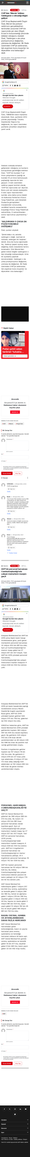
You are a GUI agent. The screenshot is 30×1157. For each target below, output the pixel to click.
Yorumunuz (9, 439)
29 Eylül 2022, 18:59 (19, 519)
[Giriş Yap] (27, 2)
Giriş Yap (18, 473)
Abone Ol (15, 412)
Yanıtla (8, 491)
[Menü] (3, 2)
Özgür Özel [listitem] (19, 423)
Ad (2, 454)
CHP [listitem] (4, 423)
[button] (18, 10)
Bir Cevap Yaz (7, 430)
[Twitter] (10, 1109)
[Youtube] (26, 1109)
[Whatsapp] (15, 1114)
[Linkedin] (20, 1109)
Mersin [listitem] (11, 423)
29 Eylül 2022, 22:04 (20, 484)
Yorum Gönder (7, 473)
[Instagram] (15, 1109)
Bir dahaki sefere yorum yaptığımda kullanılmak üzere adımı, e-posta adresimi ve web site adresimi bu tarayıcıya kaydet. (16, 468)
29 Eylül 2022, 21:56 (18, 496)
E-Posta (4, 461)
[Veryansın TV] (11, 2)
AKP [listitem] (3, 1013)
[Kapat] (27, 90)
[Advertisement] (15, 147)
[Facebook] (4, 1109)
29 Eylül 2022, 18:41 (18, 535)
